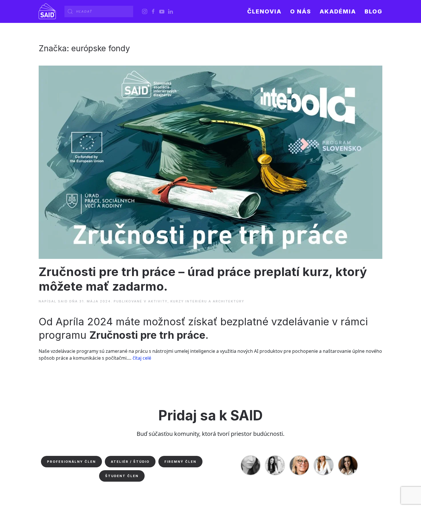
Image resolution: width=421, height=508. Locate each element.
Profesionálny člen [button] (71, 462)
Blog (373, 11)
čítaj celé (142, 358)
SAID (63, 301)
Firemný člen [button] (180, 462)
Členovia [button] (264, 11)
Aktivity (158, 301)
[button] (300, 11)
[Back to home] (47, 11)
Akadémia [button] (338, 11)
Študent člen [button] (122, 476)
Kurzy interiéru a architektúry (207, 301)
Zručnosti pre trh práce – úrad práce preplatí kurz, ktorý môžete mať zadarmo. (203, 278)
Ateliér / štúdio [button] (130, 462)
